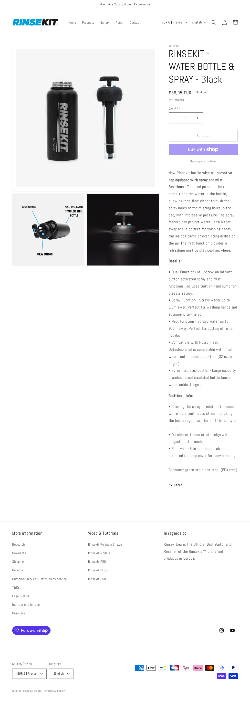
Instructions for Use (26, 604)
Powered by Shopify (54, 690)
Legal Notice (21, 596)
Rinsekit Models (99, 553)
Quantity (174, 108)
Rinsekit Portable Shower (105, 544)
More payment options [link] (203, 161)
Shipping (18, 561)
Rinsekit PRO (97, 561)
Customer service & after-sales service (39, 579)
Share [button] (178, 485)
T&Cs (16, 587)
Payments (19, 553)
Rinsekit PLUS (98, 570)
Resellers (18, 613)
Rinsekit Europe (32, 690)
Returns (17, 570)
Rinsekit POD (97, 579)
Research (18, 544)
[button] (213, 22)
